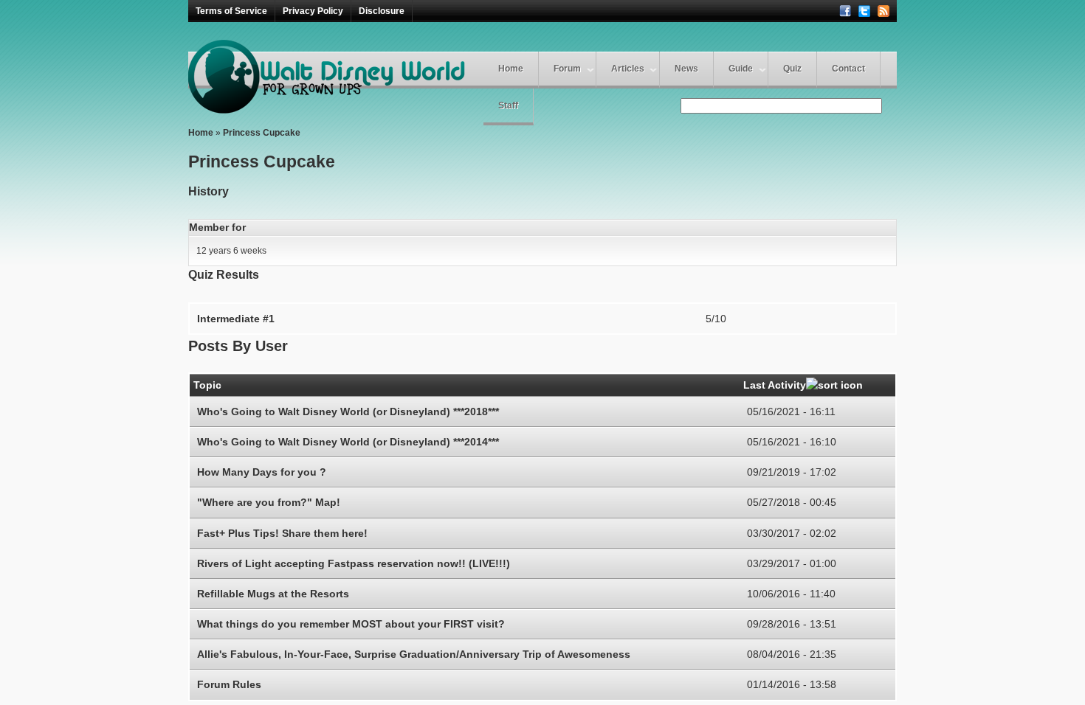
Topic (207, 385)
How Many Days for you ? (261, 472)
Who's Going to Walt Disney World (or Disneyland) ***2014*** (348, 442)
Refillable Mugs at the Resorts (273, 594)
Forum (567, 68)
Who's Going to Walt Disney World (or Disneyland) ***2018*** (348, 411)
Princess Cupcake (261, 132)
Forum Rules (229, 684)
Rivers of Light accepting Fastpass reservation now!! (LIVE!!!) (353, 563)
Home (510, 68)
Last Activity (774, 385)
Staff (508, 105)
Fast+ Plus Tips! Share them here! (282, 533)
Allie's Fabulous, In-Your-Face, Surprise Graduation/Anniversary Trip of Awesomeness (413, 654)
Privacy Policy (313, 11)
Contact (848, 68)
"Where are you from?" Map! (268, 502)
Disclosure (381, 11)
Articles (627, 68)
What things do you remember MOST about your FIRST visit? (351, 624)
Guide (740, 68)
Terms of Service (231, 11)
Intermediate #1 (236, 318)
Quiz (792, 68)
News (686, 68)
